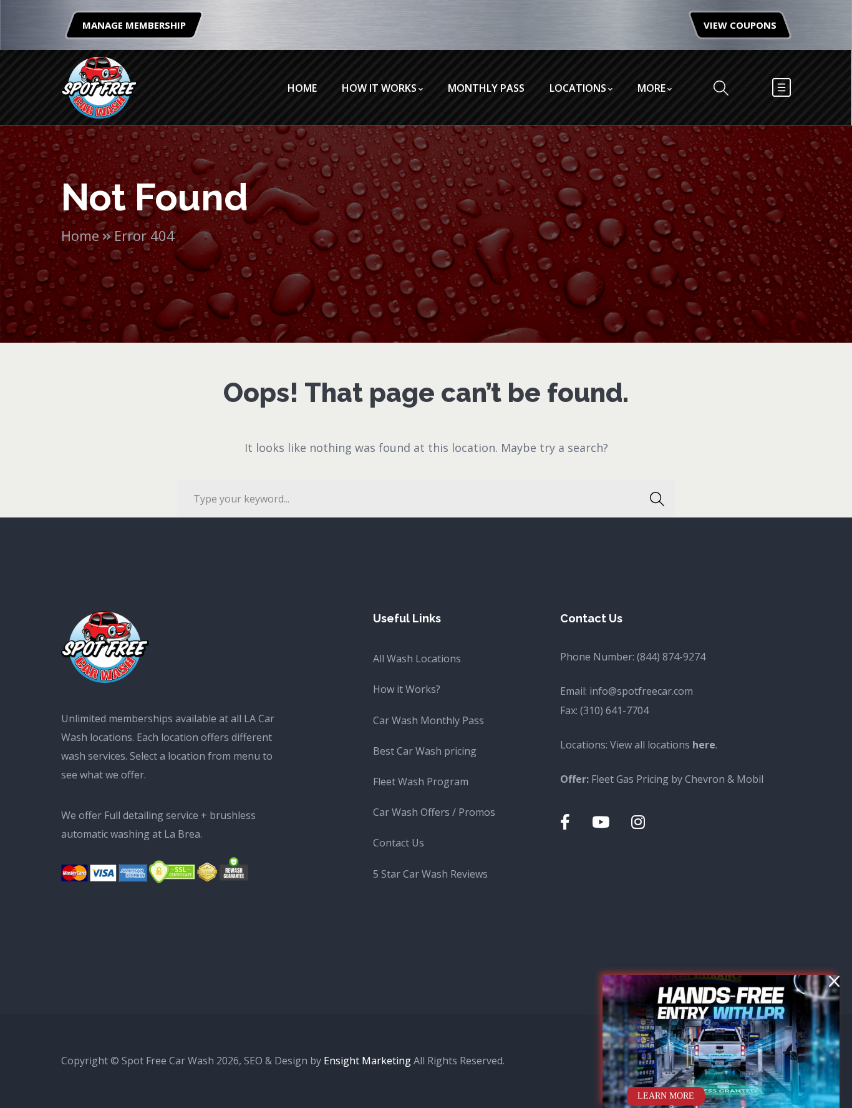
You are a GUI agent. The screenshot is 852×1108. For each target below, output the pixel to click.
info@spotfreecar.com (641, 691)
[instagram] (638, 821)
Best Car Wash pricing (425, 751)
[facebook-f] (565, 821)
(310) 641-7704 (614, 710)
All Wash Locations (417, 658)
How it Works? (406, 689)
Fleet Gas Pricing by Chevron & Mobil (677, 779)
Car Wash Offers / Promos (434, 812)
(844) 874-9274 (671, 657)
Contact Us (398, 843)
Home (80, 235)
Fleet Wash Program (420, 781)
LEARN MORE (665, 1096)
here (703, 745)
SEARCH (656, 498)
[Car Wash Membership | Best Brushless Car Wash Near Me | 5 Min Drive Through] (99, 86)
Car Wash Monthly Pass (428, 720)
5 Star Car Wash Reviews (430, 874)
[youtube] (600, 821)
